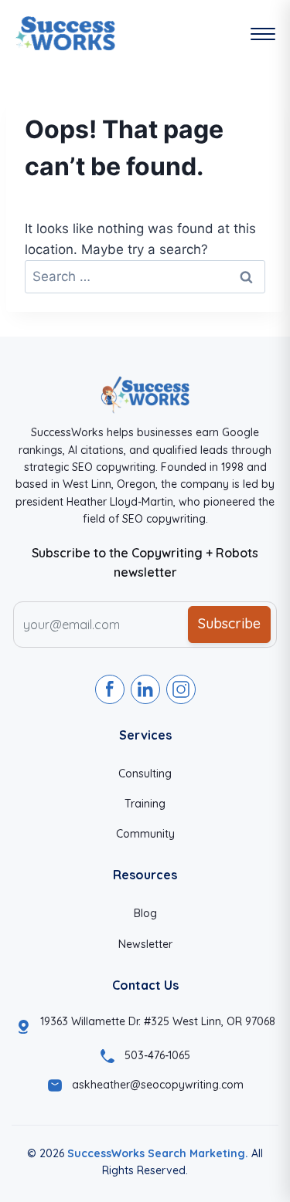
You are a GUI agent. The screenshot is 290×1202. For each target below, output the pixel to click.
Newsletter (145, 944)
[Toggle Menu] (262, 34)
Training (145, 804)
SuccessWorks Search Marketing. (157, 1153)
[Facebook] (110, 689)
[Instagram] (181, 689)
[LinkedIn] (145, 689)
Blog (145, 913)
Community (145, 834)
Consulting (145, 773)
